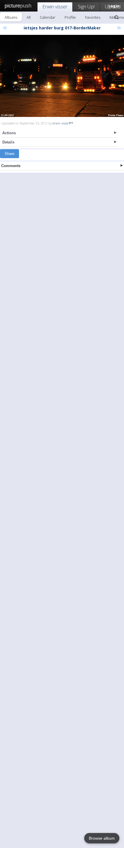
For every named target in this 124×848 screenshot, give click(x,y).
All (29, 17)
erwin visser (60, 123)
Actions (9, 133)
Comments (10, 166)
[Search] (116, 17)
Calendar (47, 17)
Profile (70, 17)
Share (9, 154)
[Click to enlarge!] (62, 76)
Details (8, 142)
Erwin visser (54, 6)
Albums (11, 17)
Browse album (102, 838)
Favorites (92, 17)
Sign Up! (86, 6)
